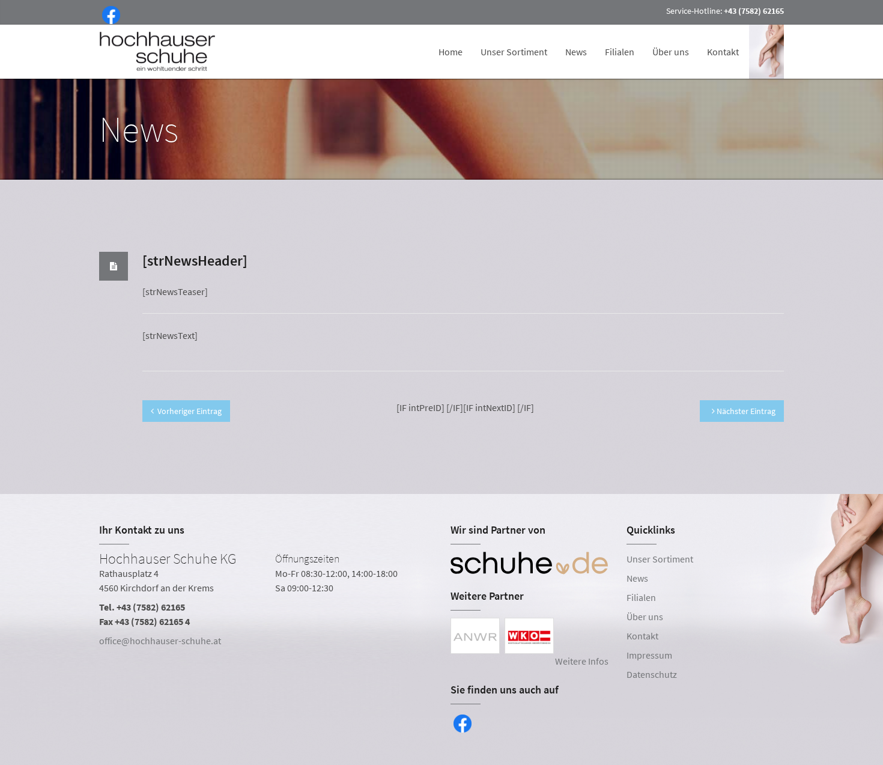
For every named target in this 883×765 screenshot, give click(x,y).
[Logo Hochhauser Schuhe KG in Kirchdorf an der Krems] (158, 52)
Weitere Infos (581, 661)
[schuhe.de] (529, 563)
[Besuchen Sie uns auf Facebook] (108, 14)
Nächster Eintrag (745, 411)
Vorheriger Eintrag (189, 411)
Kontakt (723, 52)
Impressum (649, 655)
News (576, 52)
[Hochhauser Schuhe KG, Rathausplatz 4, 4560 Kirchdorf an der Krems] (266, 602)
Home (450, 52)
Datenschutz (652, 674)
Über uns (670, 52)
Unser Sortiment (514, 52)
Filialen (619, 52)
